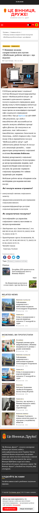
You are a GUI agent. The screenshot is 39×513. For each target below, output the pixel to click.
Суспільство (26, 300)
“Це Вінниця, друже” (15, 492)
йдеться (22, 116)
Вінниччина (6, 46)
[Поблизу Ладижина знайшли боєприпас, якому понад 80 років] (8, 389)
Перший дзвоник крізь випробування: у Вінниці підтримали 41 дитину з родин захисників (26, 345)
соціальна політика (20, 261)
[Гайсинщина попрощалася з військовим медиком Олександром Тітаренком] (8, 305)
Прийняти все (10, 509)
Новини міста (15, 46)
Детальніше (16, 505)
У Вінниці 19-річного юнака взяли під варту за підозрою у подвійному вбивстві (26, 419)
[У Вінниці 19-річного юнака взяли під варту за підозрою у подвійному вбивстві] (8, 418)
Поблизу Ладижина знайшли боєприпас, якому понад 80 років (24, 389)
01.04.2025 (19, 61)
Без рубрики (19, 340)
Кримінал (25, 413)
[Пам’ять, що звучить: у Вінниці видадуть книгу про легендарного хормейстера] (8, 404)
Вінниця (10, 261)
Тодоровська (8, 61)
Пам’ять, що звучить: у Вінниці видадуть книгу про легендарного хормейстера (25, 404)
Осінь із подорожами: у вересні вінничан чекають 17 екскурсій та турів (25, 320)
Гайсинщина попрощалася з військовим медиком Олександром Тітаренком (26, 305)
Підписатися (36, 24)
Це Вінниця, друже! (21, 13)
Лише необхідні (26, 509)
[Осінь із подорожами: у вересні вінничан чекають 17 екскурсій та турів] (8, 319)
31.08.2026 (21, 311)
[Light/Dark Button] (29, 25)
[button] (2, 25)
